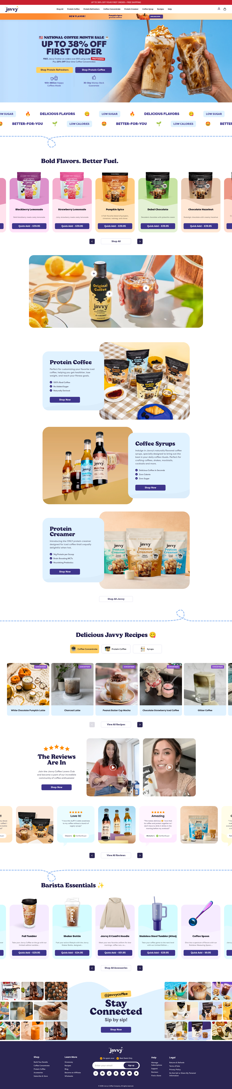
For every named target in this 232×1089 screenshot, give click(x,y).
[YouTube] (129, 1073)
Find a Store (156, 1075)
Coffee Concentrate (111, 9)
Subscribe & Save (41, 1076)
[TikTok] (109, 1073)
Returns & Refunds (176, 1062)
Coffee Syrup (147, 9)
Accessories (38, 1072)
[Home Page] (12, 9)
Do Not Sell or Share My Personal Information (182, 1074)
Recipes (160, 9)
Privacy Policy (175, 1069)
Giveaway (69, 1062)
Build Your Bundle (41, 1062)
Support (154, 1068)
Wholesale (69, 1076)
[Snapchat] (136, 1073)
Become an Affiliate (73, 1072)
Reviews (154, 1072)
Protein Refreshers (91, 9)
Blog (66, 1069)
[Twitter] (122, 1073)
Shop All (60, 9)
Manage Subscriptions (156, 1063)
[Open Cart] (224, 9)
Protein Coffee (73, 9)
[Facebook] (102, 1073)
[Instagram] (95, 1073)
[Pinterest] (116, 1073)
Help (170, 9)
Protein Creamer (131, 9)
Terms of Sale (174, 1066)
